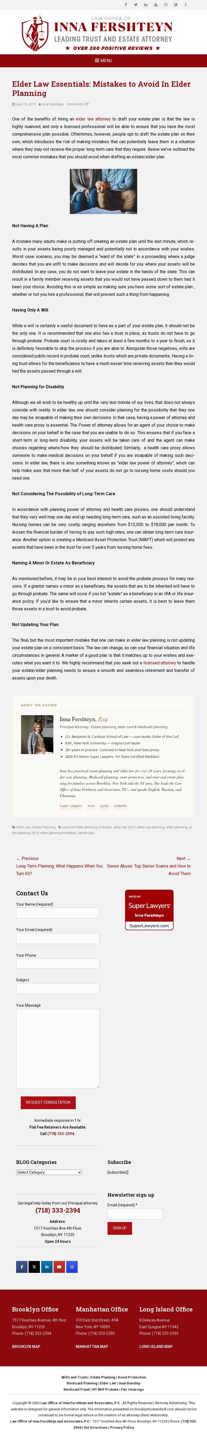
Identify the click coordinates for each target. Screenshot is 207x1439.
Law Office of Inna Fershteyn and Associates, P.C (49, 1421)
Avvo (91, 806)
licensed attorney (159, 662)
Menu (106, 60)
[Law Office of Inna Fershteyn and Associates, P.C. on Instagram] (72, 1267)
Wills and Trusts (74, 1377)
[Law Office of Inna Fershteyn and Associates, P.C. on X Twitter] (34, 1267)
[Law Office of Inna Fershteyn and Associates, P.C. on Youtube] (59, 1267)
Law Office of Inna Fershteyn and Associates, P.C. (80, 1403)
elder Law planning (151, 827)
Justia (105, 806)
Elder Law (23, 827)
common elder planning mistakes (87, 827)
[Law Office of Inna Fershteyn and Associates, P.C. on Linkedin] (47, 1267)
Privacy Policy (122, 1427)
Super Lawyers (71, 806)
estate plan (86, 833)
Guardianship (129, 1383)
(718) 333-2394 (60, 1134)
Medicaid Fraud (77, 1389)
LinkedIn (120, 806)
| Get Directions (94, 1427)
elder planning (176, 827)
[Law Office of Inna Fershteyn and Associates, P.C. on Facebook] (21, 1267)
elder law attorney (93, 119)
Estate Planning (44, 827)
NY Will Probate (105, 1389)
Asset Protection (132, 1377)
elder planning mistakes (58, 833)
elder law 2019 (124, 827)
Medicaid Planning (82, 1383)
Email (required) (122, 1205)
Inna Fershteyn (53, 104)
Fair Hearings (132, 1389)
